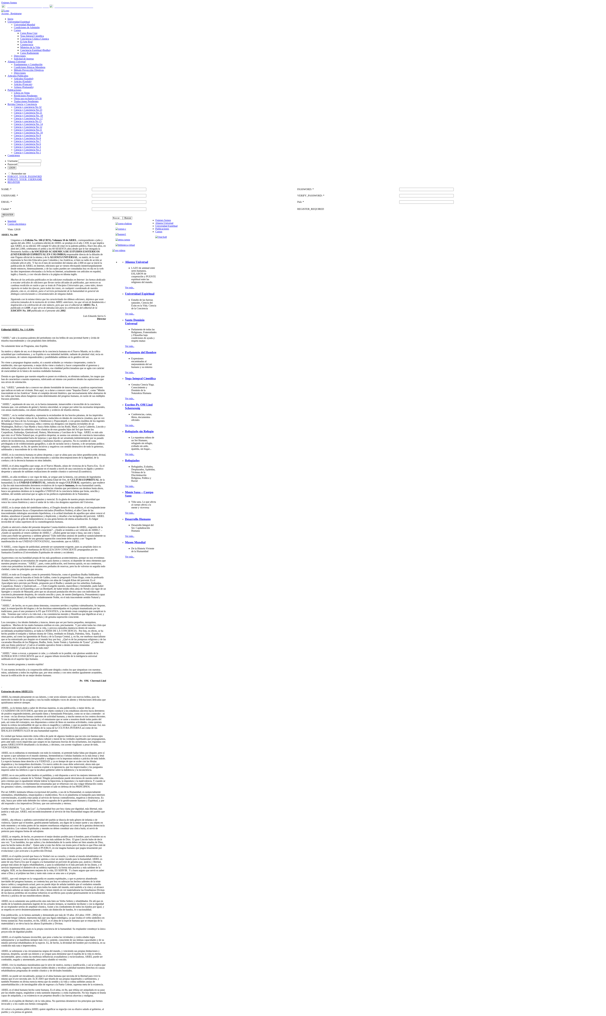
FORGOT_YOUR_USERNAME (25, 179)
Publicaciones (162, 228)
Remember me (19, 173)
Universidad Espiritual (166, 226)
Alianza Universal (164, 223)
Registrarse (15, 13)
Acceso (5, 13)
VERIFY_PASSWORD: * (310, 195)
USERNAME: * (9, 195)
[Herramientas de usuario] (2, 216)
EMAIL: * (6, 202)
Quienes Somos (9, 2)
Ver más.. (129, 287)
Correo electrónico (17, 224)
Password (12, 164)
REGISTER (14, 182)
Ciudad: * (6, 209)
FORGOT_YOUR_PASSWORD (25, 176)
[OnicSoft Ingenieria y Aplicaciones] (161, 237)
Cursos (158, 231)
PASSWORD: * (305, 189)
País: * (300, 202)
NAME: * (6, 189)
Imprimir (12, 221)
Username (13, 161)
